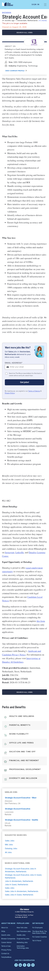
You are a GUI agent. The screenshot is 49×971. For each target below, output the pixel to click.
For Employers (37, 927)
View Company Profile (14, 71)
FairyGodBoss (6, 957)
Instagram (9, 552)
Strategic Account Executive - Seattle (21, 820)
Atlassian (8, 801)
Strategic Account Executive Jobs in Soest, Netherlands (23, 876)
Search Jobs (5, 935)
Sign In (35, 4)
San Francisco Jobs (24, 931)
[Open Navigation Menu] (45, 4)
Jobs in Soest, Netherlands (16, 884)
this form (41, 621)
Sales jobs (9, 840)
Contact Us (5, 953)
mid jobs (9, 844)
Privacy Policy (10, 393)
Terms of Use (6, 946)
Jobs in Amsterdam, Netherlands (19, 881)
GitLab (7, 823)
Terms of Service (34, 391)
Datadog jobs (11, 848)
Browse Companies (8, 938)
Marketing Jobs (22, 942)
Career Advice (6, 942)
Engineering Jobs (23, 938)
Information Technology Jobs (23, 947)
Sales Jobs (9, 888)
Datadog (6, 12)
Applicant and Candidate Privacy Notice (21, 653)
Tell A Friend (36, 940)
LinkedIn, (19, 552)
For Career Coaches (39, 937)
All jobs (8, 852)
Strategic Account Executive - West (20, 798)
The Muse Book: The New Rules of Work (39, 932)
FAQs (3, 931)
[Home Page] (9, 4)
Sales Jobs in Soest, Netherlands (19, 895)
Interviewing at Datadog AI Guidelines (21, 660)
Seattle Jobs (21, 935)
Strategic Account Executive (17, 809)
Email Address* (13, 363)
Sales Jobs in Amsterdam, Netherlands (21, 891)
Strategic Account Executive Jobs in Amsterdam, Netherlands (20, 870)
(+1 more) (43, 20)
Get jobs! (24, 382)
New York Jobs (22, 927)
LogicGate (9, 812)
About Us (4, 927)
